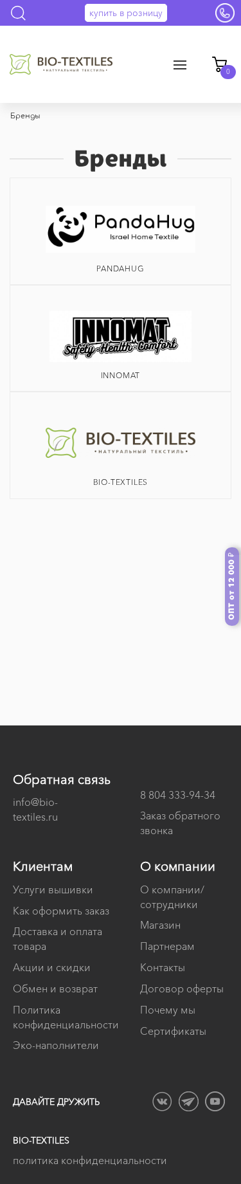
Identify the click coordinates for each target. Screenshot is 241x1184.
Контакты (162, 967)
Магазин (160, 924)
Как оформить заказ (61, 910)
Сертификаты (173, 1031)
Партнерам (167, 946)
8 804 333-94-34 (177, 794)
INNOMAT (121, 375)
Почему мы (167, 1009)
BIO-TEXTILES (120, 482)
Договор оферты (182, 988)
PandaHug (120, 268)
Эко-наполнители (56, 1045)
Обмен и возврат (55, 988)
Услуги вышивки (53, 889)
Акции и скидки (52, 967)
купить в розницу (126, 13)
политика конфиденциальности (90, 1160)
